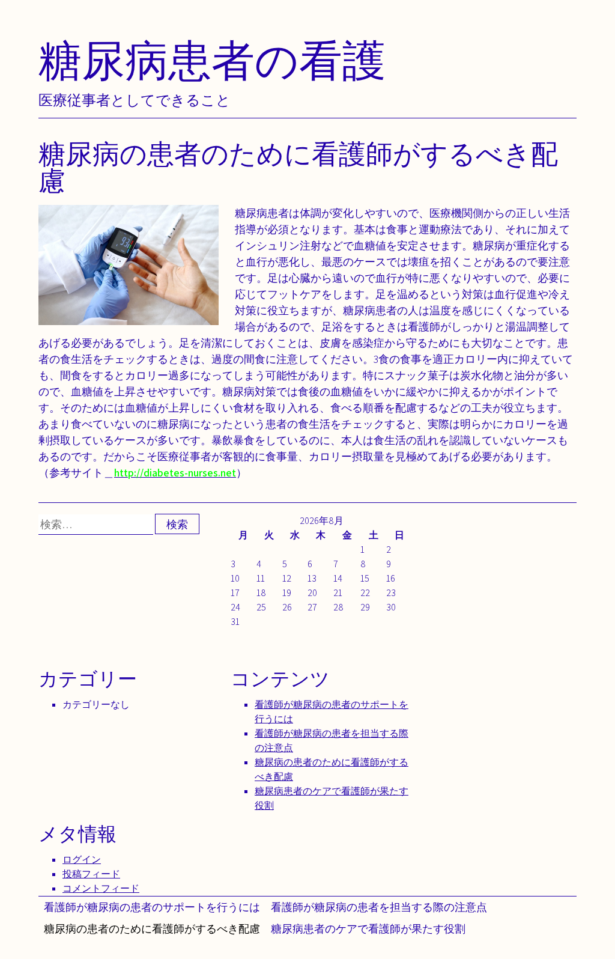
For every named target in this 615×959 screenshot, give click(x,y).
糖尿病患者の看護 (212, 59)
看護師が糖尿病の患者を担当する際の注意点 (379, 907)
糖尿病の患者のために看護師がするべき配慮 (152, 929)
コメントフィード (100, 888)
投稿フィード (91, 874)
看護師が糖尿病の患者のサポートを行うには (152, 907)
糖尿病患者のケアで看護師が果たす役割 (368, 929)
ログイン (81, 859)
